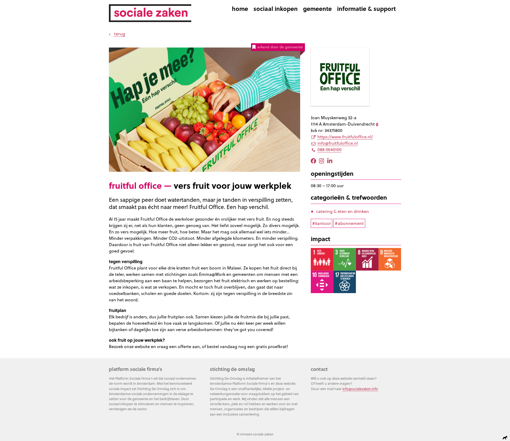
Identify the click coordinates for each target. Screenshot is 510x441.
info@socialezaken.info (360, 388)
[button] (118, 57)
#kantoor (321, 223)
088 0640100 (329, 149)
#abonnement (349, 223)
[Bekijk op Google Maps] (378, 124)
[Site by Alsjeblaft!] (506, 437)
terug (119, 34)
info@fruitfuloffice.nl (337, 143)
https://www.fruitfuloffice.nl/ (345, 137)
